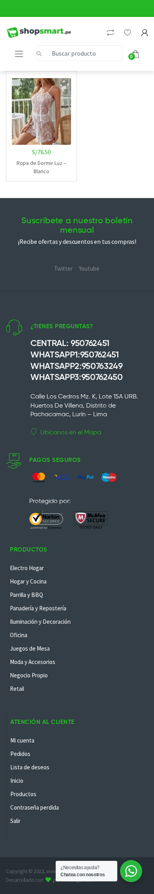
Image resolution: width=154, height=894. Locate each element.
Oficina (18, 635)
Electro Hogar (27, 568)
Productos (23, 794)
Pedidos (20, 753)
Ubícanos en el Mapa (70, 432)
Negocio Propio (29, 675)
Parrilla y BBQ (26, 594)
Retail (17, 688)
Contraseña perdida (34, 807)
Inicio (16, 780)
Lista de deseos (29, 767)
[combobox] (79, 53)
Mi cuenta (22, 740)
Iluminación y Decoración (40, 621)
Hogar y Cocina (28, 581)
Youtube (89, 268)
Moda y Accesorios (32, 662)
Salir (15, 821)
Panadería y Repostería (38, 608)
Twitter (63, 268)
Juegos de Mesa (30, 648)
